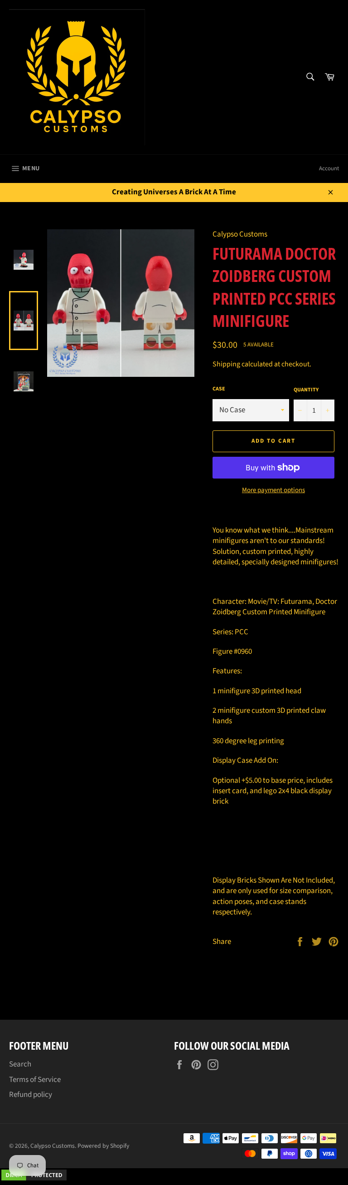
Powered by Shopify (103, 1145)
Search (20, 1064)
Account (329, 168)
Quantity (306, 390)
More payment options (273, 490)
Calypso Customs (52, 1145)
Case (219, 389)
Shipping (226, 364)
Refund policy (30, 1094)
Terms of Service (35, 1079)
